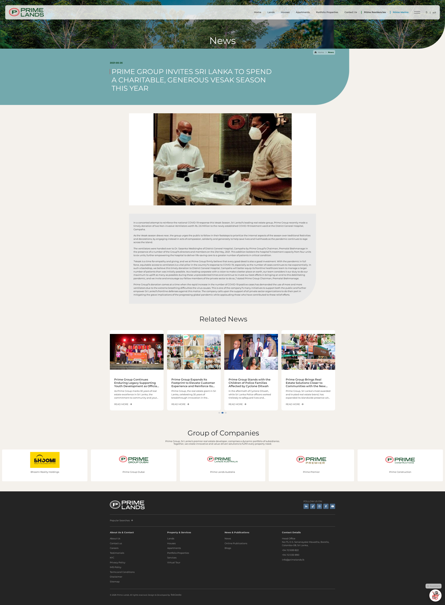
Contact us (116, 543)
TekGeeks (176, 594)
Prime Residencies (375, 12)
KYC (112, 557)
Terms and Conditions (122, 572)
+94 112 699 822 (290, 550)
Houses (285, 12)
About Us (115, 538)
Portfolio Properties (327, 12)
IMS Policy (115, 567)
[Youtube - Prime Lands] (332, 506)
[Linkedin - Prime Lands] (306, 506)
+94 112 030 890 (290, 554)
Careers (114, 548)
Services (171, 557)
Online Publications (236, 543)
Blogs (228, 548)
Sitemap (115, 581)
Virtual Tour (173, 562)
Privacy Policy (117, 562)
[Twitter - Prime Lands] (312, 506)
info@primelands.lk (293, 559)
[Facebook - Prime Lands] (326, 506)
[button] (219, 413)
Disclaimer (116, 576)
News (228, 538)
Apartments (303, 12)
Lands (271, 12)
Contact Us (351, 12)
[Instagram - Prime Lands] (319, 506)
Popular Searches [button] (120, 520)
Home (257, 12)
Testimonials (117, 552)
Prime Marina (400, 12)
